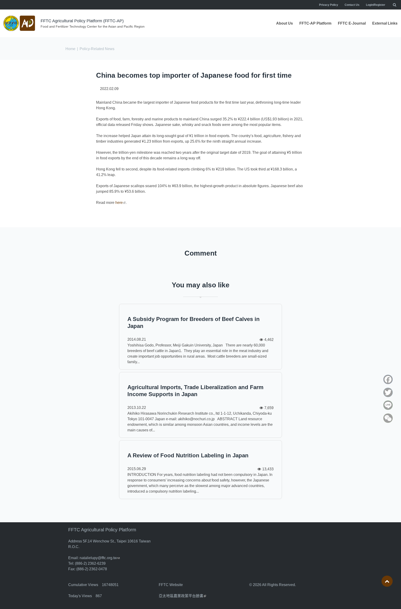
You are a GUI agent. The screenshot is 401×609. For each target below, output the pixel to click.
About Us (284, 23)
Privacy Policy (328, 4)
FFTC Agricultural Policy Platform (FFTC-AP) (82, 21)
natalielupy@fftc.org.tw (100, 558)
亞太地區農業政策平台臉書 (182, 596)
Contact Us (352, 4)
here (120, 203)
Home (70, 49)
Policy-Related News (97, 49)
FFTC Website (171, 585)
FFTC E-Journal (352, 23)
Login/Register (375, 4)
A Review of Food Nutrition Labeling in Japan (188, 455)
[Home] (19, 23)
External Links (385, 23)
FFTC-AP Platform (315, 23)
